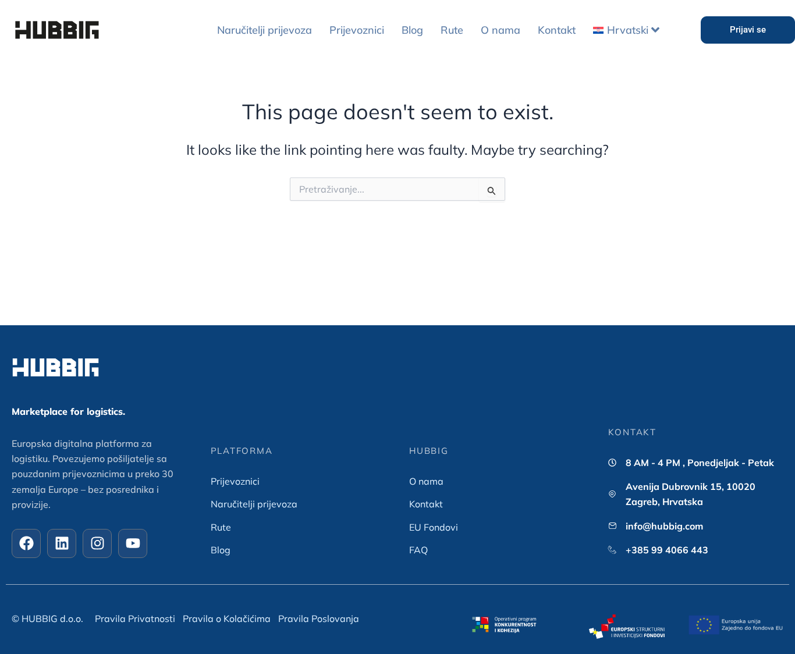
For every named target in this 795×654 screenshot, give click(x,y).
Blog (412, 30)
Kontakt (557, 30)
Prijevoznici (356, 30)
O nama (500, 30)
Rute (452, 30)
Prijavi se (748, 29)
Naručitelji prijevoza (264, 30)
